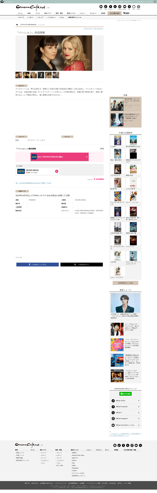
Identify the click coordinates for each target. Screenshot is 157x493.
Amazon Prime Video (78, 455)
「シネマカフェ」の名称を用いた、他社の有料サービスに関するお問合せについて (125, 434)
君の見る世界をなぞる (133, 146)
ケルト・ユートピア (116, 277)
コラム (62, 17)
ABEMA (74, 453)
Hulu (73, 463)
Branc (126, 13)
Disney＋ (74, 460)
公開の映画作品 (93, 29)
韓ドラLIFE (59, 465)
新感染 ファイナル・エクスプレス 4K (117, 218)
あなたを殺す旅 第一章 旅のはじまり (133, 218)
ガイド (107, 450)
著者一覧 (27, 483)
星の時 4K (113, 189)
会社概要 (82, 483)
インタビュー (52, 17)
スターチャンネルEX (78, 473)
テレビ (38, 13)
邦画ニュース (20, 453)
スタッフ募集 (127, 483)
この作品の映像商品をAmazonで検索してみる (34, 183)
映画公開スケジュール (75, 17)
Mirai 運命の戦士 (116, 160)
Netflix (74, 465)
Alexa (134, 9)
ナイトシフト (130, 246)
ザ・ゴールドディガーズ (117, 247)
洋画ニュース (20, 455)
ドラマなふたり (115, 175)
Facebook (110, 9)
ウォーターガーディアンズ (117, 203)
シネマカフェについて (61, 483)
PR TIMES (105, 483)
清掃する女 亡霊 (131, 233)
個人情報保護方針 (73, 483)
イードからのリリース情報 (93, 483)
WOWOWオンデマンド (78, 475)
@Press (120, 483)
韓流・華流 (59, 13)
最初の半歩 (129, 175)
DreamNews (112, 483)
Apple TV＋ (75, 458)
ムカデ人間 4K (130, 189)
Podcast (138, 9)
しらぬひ (113, 146)
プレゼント (93, 13)
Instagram (120, 9)
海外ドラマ (47, 13)
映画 (29, 13)
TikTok (105, 9)
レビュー (82, 13)
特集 (135, 450)
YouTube (124, 9)
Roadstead (75, 468)
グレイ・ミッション (132, 202)
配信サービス (71, 13)
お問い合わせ (34, 483)
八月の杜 (113, 262)
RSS (129, 9)
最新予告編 (19, 458)
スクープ (21, 17)
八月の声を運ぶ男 (116, 233)
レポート (31, 17)
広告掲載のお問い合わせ (46, 483)
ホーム (20, 13)
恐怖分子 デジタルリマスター (133, 161)
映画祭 (103, 13)
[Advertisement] (41, 118)
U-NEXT (74, 470)
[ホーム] (16, 25)
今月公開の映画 (114, 13)
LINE (101, 9)
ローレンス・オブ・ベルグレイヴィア (133, 263)
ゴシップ (40, 17)
